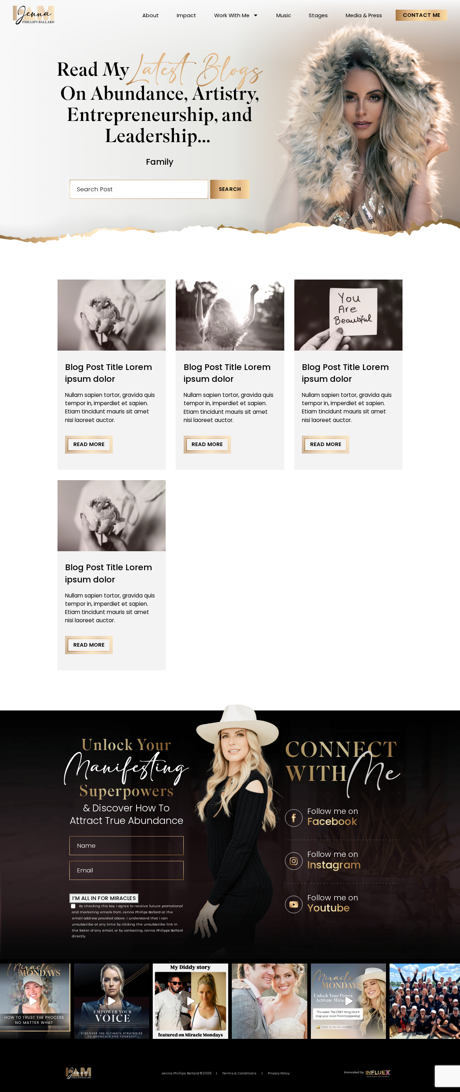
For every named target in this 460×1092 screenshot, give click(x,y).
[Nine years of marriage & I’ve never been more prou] (269, 1001)
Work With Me (231, 15)
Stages (318, 15)
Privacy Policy (279, 1073)
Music (283, 15)
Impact (186, 15)
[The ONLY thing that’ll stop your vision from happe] (348, 1001)
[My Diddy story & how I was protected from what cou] (190, 1001)
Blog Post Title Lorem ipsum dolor (108, 373)
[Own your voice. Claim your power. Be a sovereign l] (112, 1001)
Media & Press (364, 15)
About (150, 15)
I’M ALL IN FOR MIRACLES (104, 898)
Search (230, 189)
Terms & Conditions (239, 1073)
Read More (89, 444)
